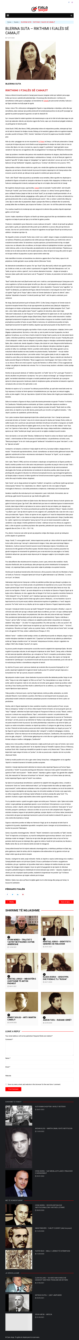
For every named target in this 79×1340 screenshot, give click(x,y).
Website (8, 1076)
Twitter (12, 894)
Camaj (37, 188)
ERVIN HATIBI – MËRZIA (43, 1314)
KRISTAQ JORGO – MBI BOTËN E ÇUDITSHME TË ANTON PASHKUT (21, 981)
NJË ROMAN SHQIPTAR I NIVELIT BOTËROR (50, 1107)
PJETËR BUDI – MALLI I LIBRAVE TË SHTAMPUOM (52, 1251)
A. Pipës (41, 141)
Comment (9, 1039)
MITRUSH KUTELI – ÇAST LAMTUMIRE (48, 1295)
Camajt (46, 101)
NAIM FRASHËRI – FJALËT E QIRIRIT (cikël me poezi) (53, 1228)
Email (7, 1067)
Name (7, 1058)
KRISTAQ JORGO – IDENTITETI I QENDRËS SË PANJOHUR (57, 942)
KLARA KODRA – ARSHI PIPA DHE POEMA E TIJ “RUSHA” (55, 978)
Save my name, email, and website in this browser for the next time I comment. (34, 1084)
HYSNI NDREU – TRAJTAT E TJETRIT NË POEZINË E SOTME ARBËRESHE (20, 942)
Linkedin (18, 894)
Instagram (72, 2)
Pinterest (23, 894)
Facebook (68, 2)
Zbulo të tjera (65, 902)
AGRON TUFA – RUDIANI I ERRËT (57, 1020)
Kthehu (11, 902)
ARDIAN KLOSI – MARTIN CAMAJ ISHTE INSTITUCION (53, 1128)
